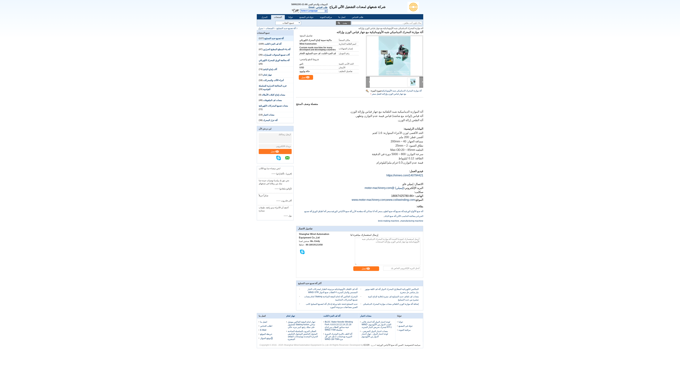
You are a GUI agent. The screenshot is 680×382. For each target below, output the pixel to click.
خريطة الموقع (266, 334)
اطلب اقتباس (266, 326)
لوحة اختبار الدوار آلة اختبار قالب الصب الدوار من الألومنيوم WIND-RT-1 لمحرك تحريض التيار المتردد (377, 324)
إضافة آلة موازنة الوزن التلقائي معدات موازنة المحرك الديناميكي (391, 304)
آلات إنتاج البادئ (270, 69)
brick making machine (388, 221)
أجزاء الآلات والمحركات (273, 80)
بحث (345, 23)
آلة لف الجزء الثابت (272, 44)
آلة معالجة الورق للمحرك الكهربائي (274, 60)
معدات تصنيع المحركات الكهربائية (273, 106)
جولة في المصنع (306, 17)
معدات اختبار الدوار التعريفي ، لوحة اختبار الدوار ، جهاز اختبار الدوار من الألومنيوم (375, 334)
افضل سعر (376, 94)
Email (311, 7)
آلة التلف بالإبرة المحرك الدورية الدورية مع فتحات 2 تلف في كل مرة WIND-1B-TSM (338, 336)
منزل (260, 28)
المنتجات (278, 17)
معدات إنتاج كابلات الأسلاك (273, 95)
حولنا (290, 17)
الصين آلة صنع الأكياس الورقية (390, 345)
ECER (367, 345)
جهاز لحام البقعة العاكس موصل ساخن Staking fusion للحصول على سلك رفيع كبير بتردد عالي (301, 324)
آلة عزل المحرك (270, 120)
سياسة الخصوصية (412, 345)
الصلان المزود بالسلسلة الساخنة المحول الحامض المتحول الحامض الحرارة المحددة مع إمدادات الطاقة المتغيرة (303, 335)
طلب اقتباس (322, 7)
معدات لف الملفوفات (272, 100)
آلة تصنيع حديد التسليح (286, 28)
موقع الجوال (265, 338)
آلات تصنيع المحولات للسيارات (276, 55)
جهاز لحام (267, 75)
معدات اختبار (268, 115)
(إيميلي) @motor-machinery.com (384, 187)
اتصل (273, 151)
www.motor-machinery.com (369, 199)
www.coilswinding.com (400, 199)
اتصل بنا (341, 17)
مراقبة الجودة (326, 17)
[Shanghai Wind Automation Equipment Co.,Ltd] (415, 7)
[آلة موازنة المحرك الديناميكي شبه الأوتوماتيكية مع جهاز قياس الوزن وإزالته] (394, 56)
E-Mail (263, 330)
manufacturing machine (412, 221)
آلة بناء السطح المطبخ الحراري (276, 49)
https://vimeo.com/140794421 (404, 175)
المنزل (264, 17)
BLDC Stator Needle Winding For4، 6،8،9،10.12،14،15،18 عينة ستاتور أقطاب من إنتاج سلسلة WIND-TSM (339, 326)
